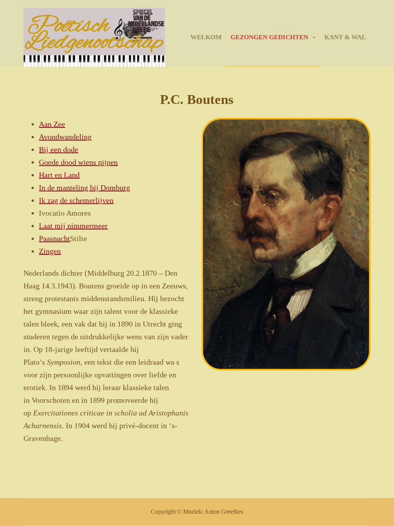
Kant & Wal (345, 37)
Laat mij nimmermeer (73, 225)
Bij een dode (58, 149)
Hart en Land (59, 175)
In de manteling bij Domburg (84, 187)
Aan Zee (52, 124)
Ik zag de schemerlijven (76, 200)
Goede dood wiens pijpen (78, 162)
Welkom (206, 37)
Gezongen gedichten (269, 37)
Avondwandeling (65, 136)
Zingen (50, 251)
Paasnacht (54, 238)
